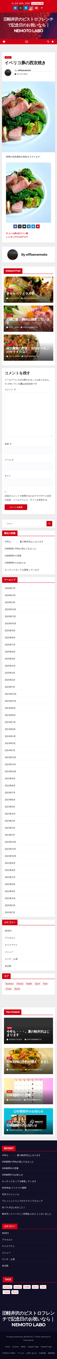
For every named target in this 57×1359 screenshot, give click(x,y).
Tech (45, 984)
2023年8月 (10, 785)
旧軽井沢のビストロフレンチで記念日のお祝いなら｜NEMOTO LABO (29, 25)
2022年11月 (10, 849)
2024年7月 (10, 722)
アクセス (20, 1353)
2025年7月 (10, 644)
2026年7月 (10, 588)
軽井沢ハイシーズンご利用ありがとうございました (26, 1213)
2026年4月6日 (15, 1100)
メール (9, 459)
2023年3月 (10, 820)
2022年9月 (10, 863)
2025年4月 (10, 665)
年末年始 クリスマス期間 (14, 1187)
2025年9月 (10, 630)
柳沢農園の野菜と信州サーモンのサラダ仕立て (27, 350)
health (29, 984)
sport (37, 984)
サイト (8, 475)
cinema (20, 984)
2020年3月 (10, 905)
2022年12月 (10, 842)
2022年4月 (10, 898)
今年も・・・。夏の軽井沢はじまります (24, 541)
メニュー (8, 57)
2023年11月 (10, 764)
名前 (8, 443)
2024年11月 (10, 701)
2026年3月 (10, 602)
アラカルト (10, 937)
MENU (23, 1347)
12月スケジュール (10, 1194)
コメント (10, 389)
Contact (15, 1347)
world (17, 989)
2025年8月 (10, 637)
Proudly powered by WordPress (19, 1337)
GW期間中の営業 (13, 555)
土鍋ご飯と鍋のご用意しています (28, 321)
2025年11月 (10, 616)
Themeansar (28, 1340)
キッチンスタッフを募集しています (22, 569)
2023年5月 (10, 806)
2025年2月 (10, 680)
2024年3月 (10, 743)
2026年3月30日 (16, 1130)
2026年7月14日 (16, 1039)
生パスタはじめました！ (14, 1207)
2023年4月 (10, 813)
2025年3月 (10, 672)
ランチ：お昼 (11, 959)
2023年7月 (10, 792)
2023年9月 (10, 778)
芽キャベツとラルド (20, 293)
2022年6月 (10, 884)
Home (7, 1347)
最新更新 (51, 1353)
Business (9, 984)
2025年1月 (10, 687)
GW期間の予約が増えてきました (20, 548)
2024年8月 (10, 715)
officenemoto (24, 70)
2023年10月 (10, 771)
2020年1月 (10, 912)
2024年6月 (10, 729)
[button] (48, 41)
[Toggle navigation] (27, 41)
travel (8, 989)
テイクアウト (11, 944)
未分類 (8, 966)
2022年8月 (10, 870)
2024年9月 (10, 708)
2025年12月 (10, 609)
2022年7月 (10, 877)
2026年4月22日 (16, 1070)
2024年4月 (10, 736)
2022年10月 (10, 856)
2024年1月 (10, 750)
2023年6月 (10, 799)
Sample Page (33, 1347)
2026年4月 (10, 595)
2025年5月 (10, 658)
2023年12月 (10, 757)
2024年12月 (11, 694)
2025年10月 (10, 623)
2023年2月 (10, 827)
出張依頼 (42, 1353)
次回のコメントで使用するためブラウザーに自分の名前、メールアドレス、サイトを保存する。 (28, 497)
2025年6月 (10, 651)
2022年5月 (10, 891)
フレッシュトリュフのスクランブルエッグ (22, 1200)
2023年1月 (10, 835)
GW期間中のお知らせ (15, 562)
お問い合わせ (32, 1353)
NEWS (8, 930)
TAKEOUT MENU (8, 1353)
